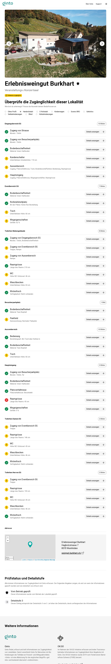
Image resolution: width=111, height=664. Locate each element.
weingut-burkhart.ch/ (73, 553)
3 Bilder (102, 365)
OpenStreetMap (39, 560)
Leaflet (24, 560)
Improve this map (49, 560)
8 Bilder (102, 231)
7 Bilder (102, 186)
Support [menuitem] (98, 4)
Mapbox (30, 560)
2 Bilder (102, 419)
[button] (9, 44)
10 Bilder (101, 124)
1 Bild (103, 302)
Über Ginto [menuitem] (89, 4)
